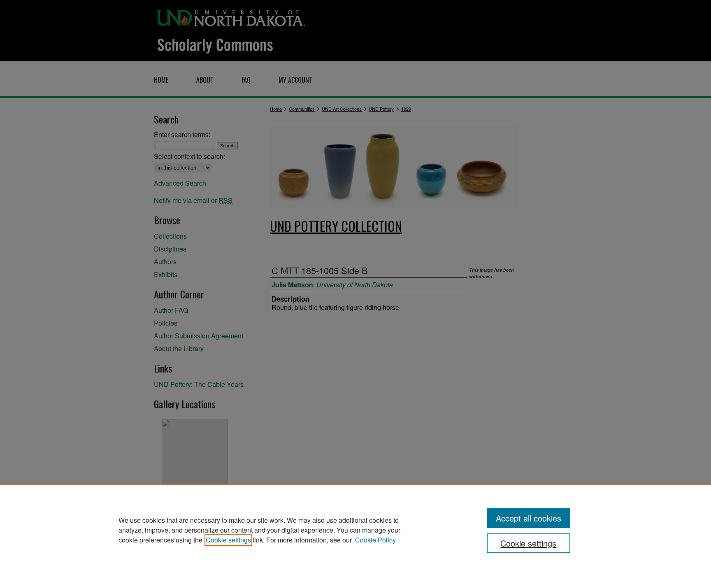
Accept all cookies (528, 518)
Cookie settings (228, 540)
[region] (355, 529)
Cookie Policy (375, 540)
